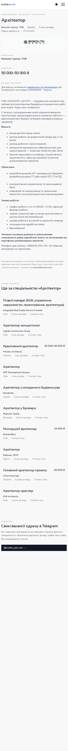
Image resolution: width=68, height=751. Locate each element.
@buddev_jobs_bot (15, 547)
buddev (8, 4)
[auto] (56, 4)
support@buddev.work (42, 267)
